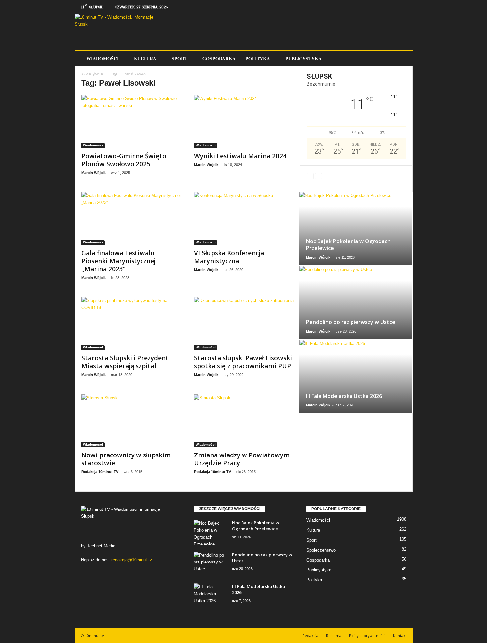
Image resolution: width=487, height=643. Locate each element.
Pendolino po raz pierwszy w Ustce (350, 322)
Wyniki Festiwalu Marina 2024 (240, 156)
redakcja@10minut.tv (131, 559)
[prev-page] (310, 175)
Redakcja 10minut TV (99, 472)
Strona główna (92, 73)
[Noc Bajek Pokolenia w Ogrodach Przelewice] (355, 228)
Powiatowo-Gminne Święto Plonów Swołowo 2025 (123, 160)
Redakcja (310, 635)
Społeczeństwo (321, 550)
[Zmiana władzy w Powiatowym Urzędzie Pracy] (244, 420)
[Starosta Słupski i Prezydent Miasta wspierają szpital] (131, 323)
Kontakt (399, 635)
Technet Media (101, 545)
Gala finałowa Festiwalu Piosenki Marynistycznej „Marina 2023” (118, 261)
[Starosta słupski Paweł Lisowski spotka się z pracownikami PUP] (244, 323)
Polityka (257, 58)
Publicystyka (303, 58)
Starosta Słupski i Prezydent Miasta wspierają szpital (125, 362)
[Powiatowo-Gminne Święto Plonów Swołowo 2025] (131, 121)
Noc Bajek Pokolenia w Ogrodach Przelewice (348, 245)
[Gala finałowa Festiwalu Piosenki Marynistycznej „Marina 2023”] (131, 218)
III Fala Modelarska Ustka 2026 (344, 396)
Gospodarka (219, 58)
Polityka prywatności (367, 635)
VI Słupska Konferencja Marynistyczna (229, 257)
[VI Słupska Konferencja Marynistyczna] (244, 218)
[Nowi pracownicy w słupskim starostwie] (131, 420)
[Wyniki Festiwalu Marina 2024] (244, 121)
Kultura (145, 58)
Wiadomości (102, 58)
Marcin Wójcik (93, 173)
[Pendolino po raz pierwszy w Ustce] (355, 302)
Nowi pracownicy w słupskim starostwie (126, 459)
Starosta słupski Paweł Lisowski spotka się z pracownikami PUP (243, 362)
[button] (403, 58)
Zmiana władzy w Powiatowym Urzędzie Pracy (242, 459)
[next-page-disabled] (318, 175)
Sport (179, 58)
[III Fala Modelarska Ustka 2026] (355, 376)
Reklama (333, 635)
